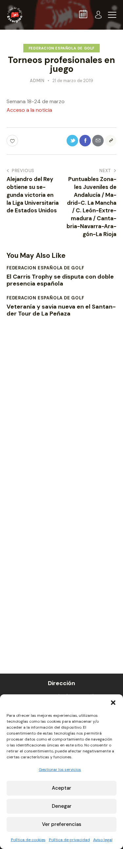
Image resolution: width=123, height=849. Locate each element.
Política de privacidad (69, 839)
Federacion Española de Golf (61, 48)
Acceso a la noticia (29, 109)
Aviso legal (103, 839)
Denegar (62, 806)
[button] (113, 702)
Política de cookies (28, 839)
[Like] (13, 140)
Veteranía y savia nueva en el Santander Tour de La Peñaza (61, 310)
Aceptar (61, 788)
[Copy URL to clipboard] (110, 140)
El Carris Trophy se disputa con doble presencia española (60, 280)
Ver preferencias (61, 824)
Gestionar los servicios (60, 769)
